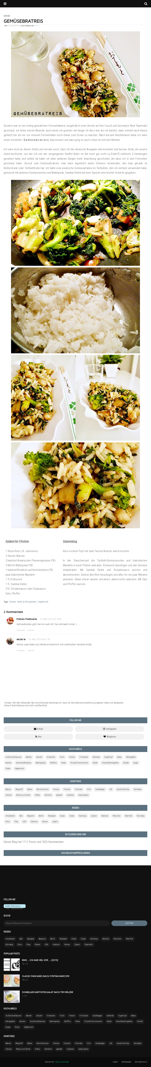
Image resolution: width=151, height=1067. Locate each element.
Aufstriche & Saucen (13, 757)
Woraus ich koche (23, 795)
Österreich (89, 944)
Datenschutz (141, 1062)
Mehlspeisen (41, 763)
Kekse (119, 757)
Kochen (12, 601)
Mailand (104, 816)
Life (110, 789)
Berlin (41, 816)
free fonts (48, 795)
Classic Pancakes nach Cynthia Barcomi (45, 976)
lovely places (83, 795)
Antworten (21, 630)
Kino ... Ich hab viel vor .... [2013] (40, 960)
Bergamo (30, 816)
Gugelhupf (108, 757)
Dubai (62, 816)
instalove (70, 795)
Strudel (126, 763)
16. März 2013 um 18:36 (50, 619)
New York (128, 816)
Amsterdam (10, 816)
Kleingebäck (131, 757)
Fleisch (72, 757)
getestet (59, 795)
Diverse (56, 789)
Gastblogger (100, 789)
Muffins (53, 763)
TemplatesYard (62, 1062)
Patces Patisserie (27, 618)
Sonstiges (137, 789)
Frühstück (84, 757)
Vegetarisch (43, 601)
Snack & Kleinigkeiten (26, 601)
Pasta (63, 763)
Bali (21, 816)
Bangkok (30, 939)
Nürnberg (140, 816)
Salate (95, 763)
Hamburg (82, 816)
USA (24, 821)
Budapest (51, 816)
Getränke (96, 757)
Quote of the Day (123, 789)
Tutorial (9, 795)
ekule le (21, 639)
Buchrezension (43, 789)
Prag (16, 821)
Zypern (55, 821)
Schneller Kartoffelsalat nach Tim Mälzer (47, 992)
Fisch (62, 757)
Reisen (37, 944)
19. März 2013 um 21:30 (39, 639)
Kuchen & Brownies (23, 763)
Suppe (135, 763)
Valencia (34, 821)
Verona (45, 821)
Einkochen (51, 757)
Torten (8, 768)
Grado (71, 816)
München (116, 816)
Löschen (31, 630)
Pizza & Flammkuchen (79, 763)
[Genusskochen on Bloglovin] (15, 908)
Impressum (126, 1062)
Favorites (78, 789)
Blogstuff (19, 789)
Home (115, 1062)
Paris (8, 821)
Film (89, 789)
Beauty (8, 789)
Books (29, 789)
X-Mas (37, 795)
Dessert (39, 757)
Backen (29, 757)
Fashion (67, 789)
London (94, 816)
